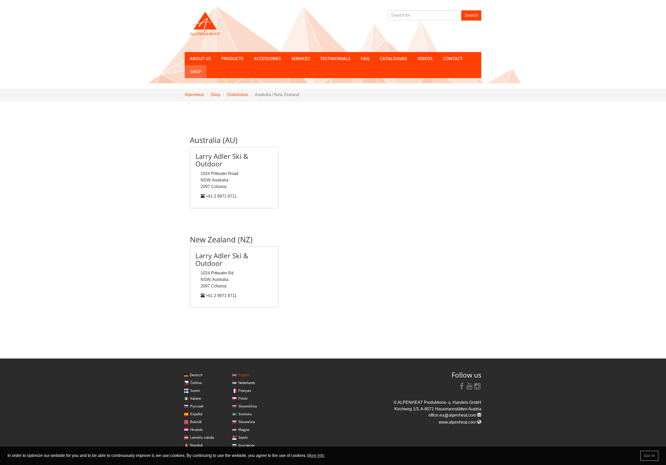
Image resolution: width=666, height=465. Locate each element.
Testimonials (335, 58)
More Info (315, 455)
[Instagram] (477, 386)
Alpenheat (194, 94)
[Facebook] (462, 386)
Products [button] (232, 58)
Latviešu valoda (202, 437)
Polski (243, 398)
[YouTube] (469, 386)
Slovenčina (246, 422)
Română (196, 445)
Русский (196, 406)
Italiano (195, 398)
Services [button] (300, 58)
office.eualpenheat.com (452, 415)
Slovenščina (247, 406)
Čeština (196, 383)
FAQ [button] (365, 58)
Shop (215, 94)
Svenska (245, 414)
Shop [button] (195, 71)
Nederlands (246, 383)
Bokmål (196, 422)
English (243, 375)
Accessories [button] (267, 58)
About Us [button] (200, 58)
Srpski (243, 437)
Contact (453, 58)
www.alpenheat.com (458, 422)
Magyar (243, 430)
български (246, 445)
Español (196, 414)
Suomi (195, 391)
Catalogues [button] (393, 58)
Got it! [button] (649, 456)
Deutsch (196, 375)
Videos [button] (425, 58)
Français (244, 391)
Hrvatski (196, 430)
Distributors (237, 94)
